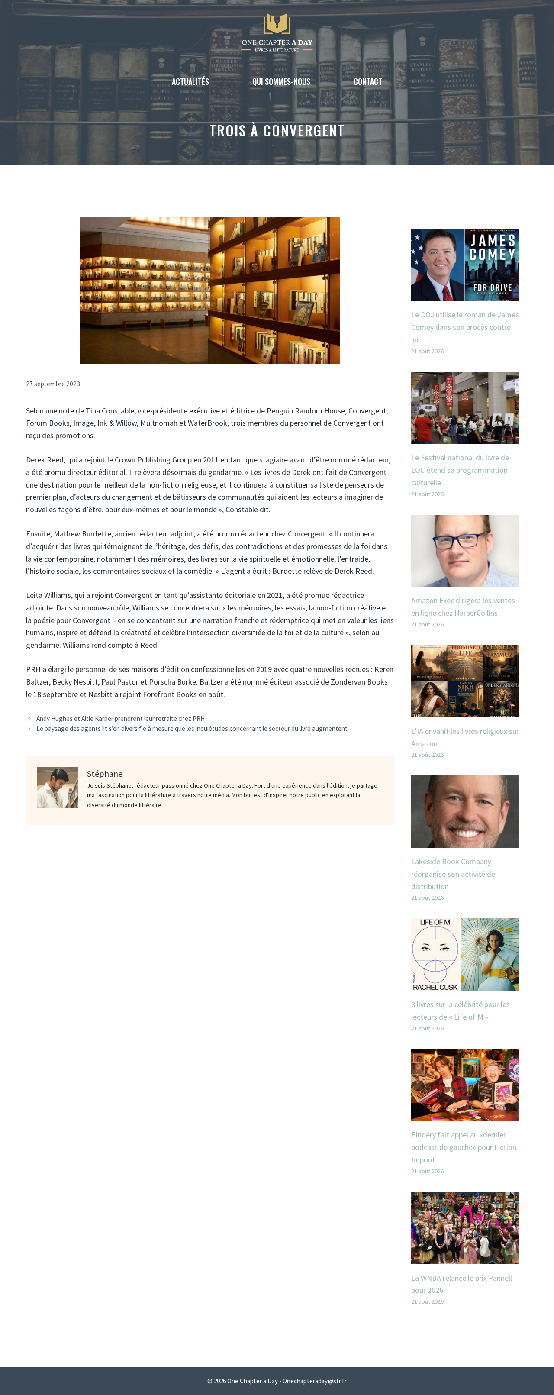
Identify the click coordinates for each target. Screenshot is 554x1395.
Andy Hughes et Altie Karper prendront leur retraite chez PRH (120, 718)
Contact (368, 81)
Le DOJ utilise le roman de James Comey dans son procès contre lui (465, 327)
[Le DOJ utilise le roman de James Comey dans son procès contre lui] (465, 294)
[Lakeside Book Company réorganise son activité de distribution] (465, 841)
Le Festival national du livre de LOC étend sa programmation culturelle (460, 470)
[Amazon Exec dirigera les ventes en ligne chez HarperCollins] (465, 580)
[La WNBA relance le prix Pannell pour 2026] (465, 1258)
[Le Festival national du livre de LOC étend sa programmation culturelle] (465, 437)
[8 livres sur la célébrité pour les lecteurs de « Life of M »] (465, 984)
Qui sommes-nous (281, 81)
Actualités (190, 81)
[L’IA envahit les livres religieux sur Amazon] (465, 711)
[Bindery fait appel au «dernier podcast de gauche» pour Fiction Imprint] (465, 1115)
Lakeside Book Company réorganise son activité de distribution (453, 873)
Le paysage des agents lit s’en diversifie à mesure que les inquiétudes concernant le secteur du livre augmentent (192, 728)
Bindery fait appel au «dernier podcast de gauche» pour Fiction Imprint (463, 1147)
